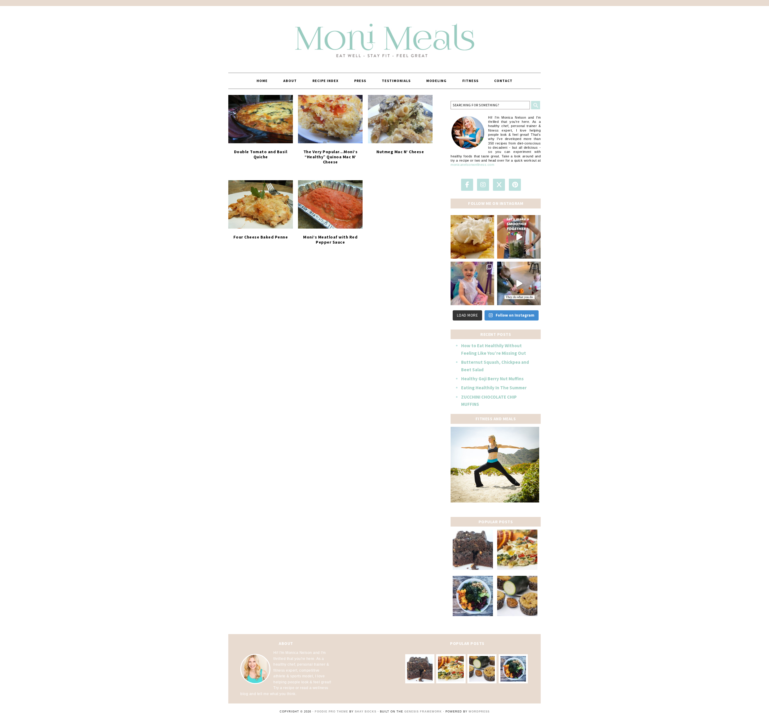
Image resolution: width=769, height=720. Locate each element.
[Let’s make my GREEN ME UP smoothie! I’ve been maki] (519, 237)
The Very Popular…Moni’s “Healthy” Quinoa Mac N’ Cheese (330, 157)
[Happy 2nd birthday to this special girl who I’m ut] (472, 283)
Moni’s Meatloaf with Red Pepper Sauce (330, 239)
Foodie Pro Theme (331, 711)
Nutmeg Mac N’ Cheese (400, 151)
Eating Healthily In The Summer (494, 387)
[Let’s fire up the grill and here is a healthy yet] (472, 237)
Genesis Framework (423, 711)
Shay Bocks (365, 711)
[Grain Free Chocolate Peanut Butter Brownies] (473, 550)
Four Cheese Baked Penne (260, 237)
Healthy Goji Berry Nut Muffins (492, 378)
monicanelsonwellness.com (472, 164)
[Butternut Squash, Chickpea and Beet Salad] (473, 596)
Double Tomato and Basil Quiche (260, 154)
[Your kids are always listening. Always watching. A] (519, 283)
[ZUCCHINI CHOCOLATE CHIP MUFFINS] (517, 596)
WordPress (479, 711)
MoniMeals (384, 36)
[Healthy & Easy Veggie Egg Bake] (517, 550)
